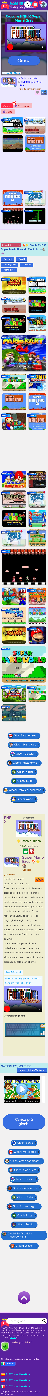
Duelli (22, 259)
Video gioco (10, 264)
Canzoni (27, 264)
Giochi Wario (25, 799)
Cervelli (8, 259)
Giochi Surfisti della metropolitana (20, 1235)
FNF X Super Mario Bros (18, 1386)
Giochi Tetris (25, 1224)
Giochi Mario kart (25, 744)
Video (8, 112)
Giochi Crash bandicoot (25, 1160)
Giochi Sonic (25, 1142)
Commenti (23, 106)
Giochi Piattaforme (25, 762)
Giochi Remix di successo (25, 790)
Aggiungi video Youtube (31, 1070)
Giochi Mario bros (25, 735)
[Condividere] (44, 92)
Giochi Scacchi (25, 1245)
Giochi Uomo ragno (25, 1206)
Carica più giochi (24, 1121)
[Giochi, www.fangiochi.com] (18, 5)
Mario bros (9, 270)
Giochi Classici (25, 753)
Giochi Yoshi (25, 771)
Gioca (24, 60)
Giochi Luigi (25, 780)
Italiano (10, 1363)
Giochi (7, 106)
